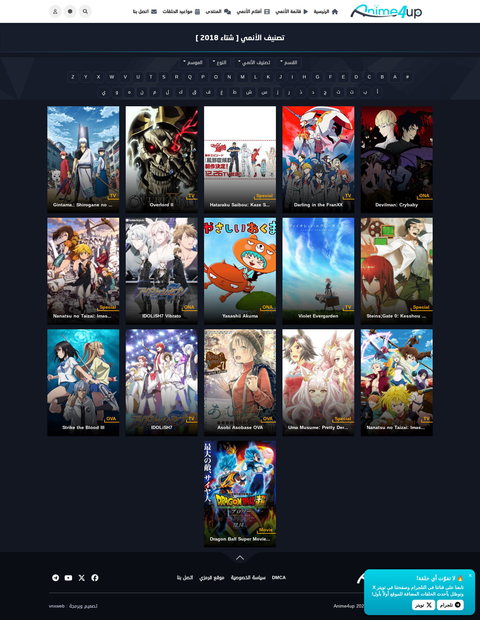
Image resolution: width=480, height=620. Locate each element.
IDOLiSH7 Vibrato (161, 316)
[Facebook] (94, 577)
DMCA (279, 578)
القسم (290, 62)
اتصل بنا (141, 11)
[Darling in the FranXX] (318, 159)
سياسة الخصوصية (248, 578)
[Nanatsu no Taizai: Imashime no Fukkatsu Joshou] (83, 271)
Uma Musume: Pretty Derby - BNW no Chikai (338, 427)
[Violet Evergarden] (318, 271)
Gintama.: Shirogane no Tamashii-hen (95, 204)
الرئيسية (321, 11)
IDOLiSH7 (161, 427)
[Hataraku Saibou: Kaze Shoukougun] (240, 159)
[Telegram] (55, 577)
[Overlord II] (162, 159)
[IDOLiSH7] (162, 382)
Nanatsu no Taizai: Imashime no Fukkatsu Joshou (110, 316)
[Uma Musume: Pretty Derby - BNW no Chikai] (318, 382)
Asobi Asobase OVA (240, 427)
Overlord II (161, 204)
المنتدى (213, 11)
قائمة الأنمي (288, 11)
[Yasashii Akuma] (240, 271)
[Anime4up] (386, 13)
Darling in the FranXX (318, 204)
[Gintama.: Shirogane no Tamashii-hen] (83, 159)
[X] (81, 577)
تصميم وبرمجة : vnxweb (73, 606)
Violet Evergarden (318, 316)
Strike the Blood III (83, 427)
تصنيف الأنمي (255, 62)
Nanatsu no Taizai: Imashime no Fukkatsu (414, 427)
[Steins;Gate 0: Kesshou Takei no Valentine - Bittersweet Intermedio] (397, 271)
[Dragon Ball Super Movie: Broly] (240, 494)
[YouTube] (68, 577)
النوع (220, 62)
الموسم (194, 62)
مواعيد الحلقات (177, 11)
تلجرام (446, 605)
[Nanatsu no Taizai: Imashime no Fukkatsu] (397, 382)
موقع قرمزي (212, 578)
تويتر (419, 605)
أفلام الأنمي (249, 11)
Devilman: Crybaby (397, 204)
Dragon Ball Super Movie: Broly (245, 539)
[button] (85, 11)
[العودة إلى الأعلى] (240, 559)
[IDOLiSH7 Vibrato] (162, 271)
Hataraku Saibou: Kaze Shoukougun (251, 204)
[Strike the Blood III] (83, 382)
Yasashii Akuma (240, 316)
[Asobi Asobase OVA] (240, 382)
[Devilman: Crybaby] (397, 159)
